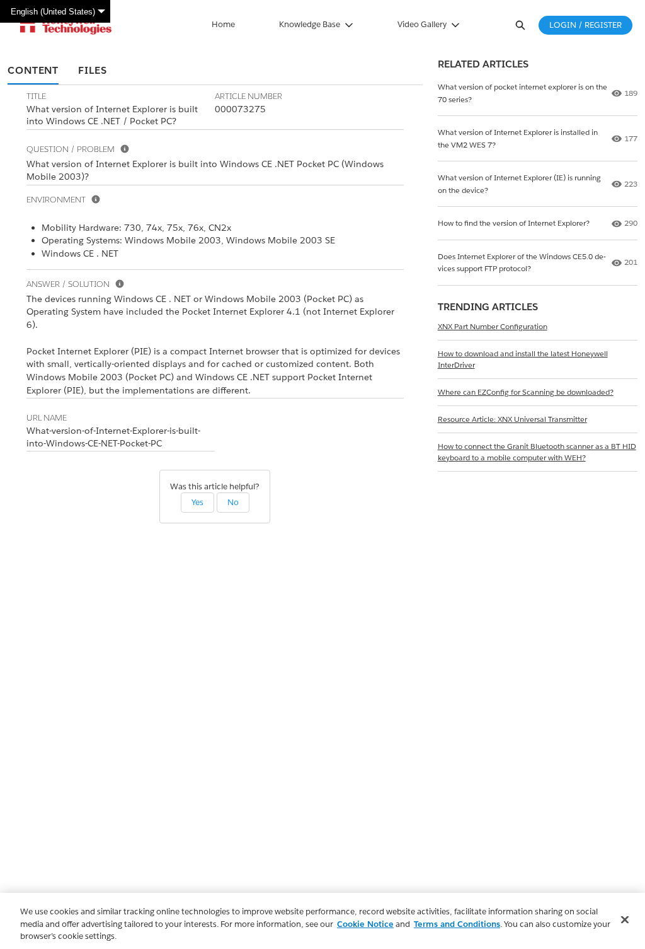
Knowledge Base (309, 24)
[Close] (625, 919)
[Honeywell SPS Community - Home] (66, 25)
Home (223, 24)
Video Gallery (422, 24)
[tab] (33, 71)
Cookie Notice (365, 924)
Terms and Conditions (457, 924)
